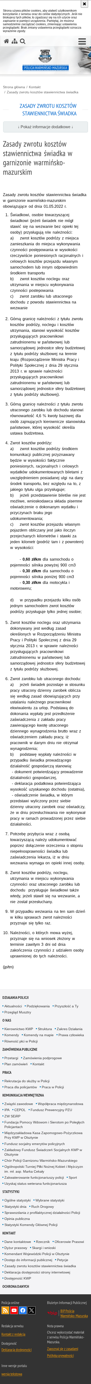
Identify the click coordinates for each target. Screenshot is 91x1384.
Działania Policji (15, 997)
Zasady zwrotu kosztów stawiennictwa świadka (42, 92)
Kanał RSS (5, 1310)
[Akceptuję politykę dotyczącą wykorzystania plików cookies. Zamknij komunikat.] (84, 4)
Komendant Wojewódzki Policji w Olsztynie (36, 1254)
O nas (6, 1020)
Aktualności (13, 1006)
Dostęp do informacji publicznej (28, 1260)
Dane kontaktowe (17, 1242)
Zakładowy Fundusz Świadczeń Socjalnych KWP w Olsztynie (43, 1152)
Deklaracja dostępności (16, 1349)
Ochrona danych (15, 1286)
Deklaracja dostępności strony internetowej (37, 1272)
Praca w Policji (53, 1087)
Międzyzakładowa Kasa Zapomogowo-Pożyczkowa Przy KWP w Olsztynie (43, 1135)
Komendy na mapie (39, 1035)
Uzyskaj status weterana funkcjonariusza (35, 1183)
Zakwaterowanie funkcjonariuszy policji (34, 1177)
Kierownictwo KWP (18, 1029)
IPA (6, 1110)
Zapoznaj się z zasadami (62, 1348)
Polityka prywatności (60, 1355)
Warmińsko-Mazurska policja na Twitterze (31, 1310)
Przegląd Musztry (17, 1012)
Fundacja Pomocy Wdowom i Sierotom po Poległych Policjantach (44, 1124)
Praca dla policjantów (20, 1087)
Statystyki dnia (15, 1207)
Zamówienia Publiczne (19, 1049)
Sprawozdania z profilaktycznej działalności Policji (42, 1213)
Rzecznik (43, 1242)
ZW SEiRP (12, 1116)
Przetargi (11, 1058)
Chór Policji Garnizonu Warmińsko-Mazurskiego (40, 1160)
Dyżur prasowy (15, 1248)
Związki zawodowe (18, 1104)
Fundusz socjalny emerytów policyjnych (34, 1144)
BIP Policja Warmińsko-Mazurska (74, 1313)
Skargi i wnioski (44, 1248)
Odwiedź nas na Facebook (23, 1310)
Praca (6, 1072)
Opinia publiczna (17, 1219)
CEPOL (20, 1110)
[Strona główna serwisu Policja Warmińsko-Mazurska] (6, 41)
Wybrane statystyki (49, 1200)
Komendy (11, 1035)
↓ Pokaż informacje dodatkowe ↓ (45, 127)
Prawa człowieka (71, 1035)
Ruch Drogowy (42, 1207)
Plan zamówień (16, 1064)
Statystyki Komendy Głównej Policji (31, 1225)
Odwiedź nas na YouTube (14, 1310)
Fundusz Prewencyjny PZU (51, 1110)
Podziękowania (38, 1006)
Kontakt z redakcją (13, 1334)
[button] (82, 42)
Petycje (62, 1260)
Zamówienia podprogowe (42, 1058)
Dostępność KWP (17, 1278)
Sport (73, 1177)
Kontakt (35, 87)
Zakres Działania (70, 1029)
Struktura (45, 1029)
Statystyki (10, 1191)
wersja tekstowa (11, 1373)
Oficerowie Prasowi (69, 1242)
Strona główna (14, 87)
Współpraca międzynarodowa (60, 1104)
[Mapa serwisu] (14, 41)
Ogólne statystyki (17, 1200)
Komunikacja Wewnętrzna (23, 1095)
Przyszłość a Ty (66, 1006)
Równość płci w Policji (21, 1041)
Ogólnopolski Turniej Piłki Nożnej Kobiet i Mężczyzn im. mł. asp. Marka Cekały (43, 1169)
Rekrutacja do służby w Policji (27, 1081)
